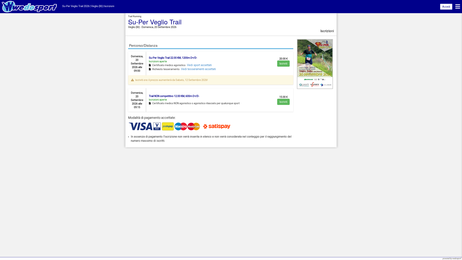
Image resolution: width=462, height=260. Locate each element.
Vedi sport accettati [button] (199, 65)
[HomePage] (29, 6)
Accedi (446, 6)
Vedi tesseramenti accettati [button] (198, 69)
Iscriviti (283, 63)
